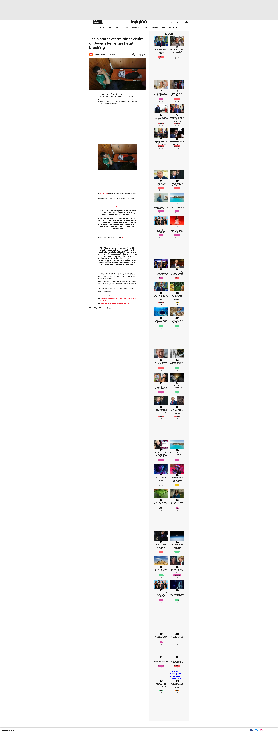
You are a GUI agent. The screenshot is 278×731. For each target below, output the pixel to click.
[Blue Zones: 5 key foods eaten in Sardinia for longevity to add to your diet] (177, 197)
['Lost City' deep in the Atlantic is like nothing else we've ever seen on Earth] (177, 584)
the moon (177, 551)
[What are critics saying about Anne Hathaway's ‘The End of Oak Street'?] (177, 493)
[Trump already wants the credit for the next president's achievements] (177, 108)
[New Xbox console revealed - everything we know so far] (161, 493)
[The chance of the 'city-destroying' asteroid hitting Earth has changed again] (161, 674)
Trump (126, 27)
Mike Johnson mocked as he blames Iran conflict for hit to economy (177, 143)
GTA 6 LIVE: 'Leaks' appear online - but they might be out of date (177, 51)
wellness (177, 210)
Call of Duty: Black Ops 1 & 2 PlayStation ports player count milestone (177, 638)
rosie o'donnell (177, 575)
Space (161, 690)
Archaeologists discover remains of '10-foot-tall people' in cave (177, 364)
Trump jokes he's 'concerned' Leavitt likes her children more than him (161, 119)
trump (161, 551)
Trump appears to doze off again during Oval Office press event (161, 143)
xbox (161, 508)
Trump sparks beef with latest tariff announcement (161, 364)
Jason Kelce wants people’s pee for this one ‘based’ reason (161, 207)
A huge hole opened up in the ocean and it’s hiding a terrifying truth (161, 321)
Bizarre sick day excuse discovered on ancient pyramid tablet (161, 571)
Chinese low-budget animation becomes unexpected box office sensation (177, 297)
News (110, 27)
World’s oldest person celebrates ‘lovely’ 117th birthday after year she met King (177, 685)
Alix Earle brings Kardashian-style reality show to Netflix (161, 94)
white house (177, 416)
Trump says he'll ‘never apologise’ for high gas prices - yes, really (177, 184)
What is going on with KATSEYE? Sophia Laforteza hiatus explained (161, 231)
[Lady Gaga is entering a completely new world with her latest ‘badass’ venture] (161, 444)
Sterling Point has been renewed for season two (161, 660)
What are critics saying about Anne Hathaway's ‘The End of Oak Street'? (177, 504)
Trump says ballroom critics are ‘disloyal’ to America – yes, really (161, 184)
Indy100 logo (139, 22)
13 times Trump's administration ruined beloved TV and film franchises (177, 411)
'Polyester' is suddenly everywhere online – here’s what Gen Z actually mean (177, 479)
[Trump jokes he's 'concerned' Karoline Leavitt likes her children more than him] (161, 108)
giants (177, 368)
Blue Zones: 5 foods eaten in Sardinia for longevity (177, 206)
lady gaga (161, 460)
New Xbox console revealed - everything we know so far (161, 504)
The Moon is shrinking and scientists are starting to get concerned (177, 546)
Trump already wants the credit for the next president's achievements (177, 119)
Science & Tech (136, 27)
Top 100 (102, 27)
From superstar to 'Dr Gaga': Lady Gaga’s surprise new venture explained (161, 454)
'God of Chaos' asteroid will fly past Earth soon (177, 386)
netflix (161, 99)
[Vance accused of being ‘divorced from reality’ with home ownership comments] (177, 263)
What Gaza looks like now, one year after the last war (115, 303)
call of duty (177, 642)
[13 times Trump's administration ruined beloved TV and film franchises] (177, 400)
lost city (177, 600)
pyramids (161, 575)
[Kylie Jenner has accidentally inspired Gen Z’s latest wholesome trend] (161, 377)
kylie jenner (161, 391)
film (177, 302)
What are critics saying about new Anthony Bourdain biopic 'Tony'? (161, 638)
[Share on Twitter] (142, 55)
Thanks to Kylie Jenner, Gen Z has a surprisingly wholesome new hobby (161, 387)
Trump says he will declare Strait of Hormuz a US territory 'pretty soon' (161, 546)
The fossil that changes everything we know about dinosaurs (177, 321)
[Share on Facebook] (140, 55)
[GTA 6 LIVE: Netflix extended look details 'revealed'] (161, 469)
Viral (146, 27)
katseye (161, 235)
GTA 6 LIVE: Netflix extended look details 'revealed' (161, 479)
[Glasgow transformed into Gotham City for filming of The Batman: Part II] (177, 718)
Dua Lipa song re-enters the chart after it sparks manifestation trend (161, 273)
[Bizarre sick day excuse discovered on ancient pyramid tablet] (161, 560)
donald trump (161, 56)
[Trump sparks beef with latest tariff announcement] (161, 353)
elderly (177, 690)
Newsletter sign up (178, 22)
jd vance (177, 277)
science (177, 326)
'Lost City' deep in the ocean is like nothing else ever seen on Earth (177, 594)
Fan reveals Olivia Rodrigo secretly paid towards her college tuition (177, 231)
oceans (161, 326)
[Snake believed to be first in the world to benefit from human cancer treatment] (161, 718)
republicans (177, 99)
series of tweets (104, 193)
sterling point (161, 665)
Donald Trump (161, 187)
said (123, 237)
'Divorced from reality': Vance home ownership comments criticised (177, 273)
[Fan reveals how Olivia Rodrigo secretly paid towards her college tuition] (177, 220)
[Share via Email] (145, 55)
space (177, 391)
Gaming (118, 27)
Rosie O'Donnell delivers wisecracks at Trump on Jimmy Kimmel (177, 571)
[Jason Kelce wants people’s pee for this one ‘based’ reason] (161, 197)
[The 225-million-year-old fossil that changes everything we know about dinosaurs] (177, 311)
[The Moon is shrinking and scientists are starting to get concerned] (177, 536)
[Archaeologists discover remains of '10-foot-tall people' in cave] (177, 353)
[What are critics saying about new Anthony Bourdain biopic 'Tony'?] (161, 627)
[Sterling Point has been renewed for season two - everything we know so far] (161, 651)
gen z (177, 484)
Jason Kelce (161, 210)
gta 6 (177, 56)
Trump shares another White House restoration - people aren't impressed (161, 51)
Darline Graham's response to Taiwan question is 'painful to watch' (177, 95)
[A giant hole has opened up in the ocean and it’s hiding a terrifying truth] (161, 311)
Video (163, 27)
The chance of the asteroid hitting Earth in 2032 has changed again (161, 685)
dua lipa (161, 277)
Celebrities (155, 27)
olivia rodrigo (177, 235)
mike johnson (177, 146)
